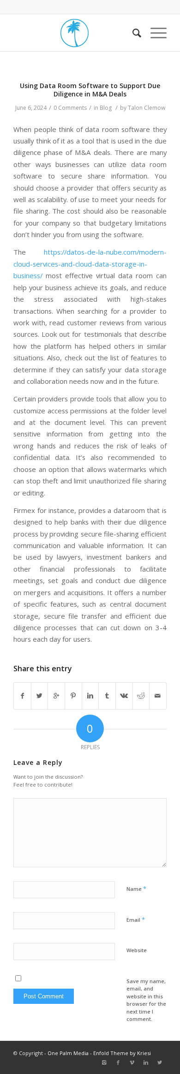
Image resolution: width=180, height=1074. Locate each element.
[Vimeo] (132, 1062)
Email (135, 919)
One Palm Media (68, 1053)
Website (136, 950)
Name (136, 888)
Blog (106, 108)
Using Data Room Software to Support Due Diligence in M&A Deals (90, 89)
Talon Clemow (146, 108)
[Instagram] (104, 1062)
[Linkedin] (146, 1062)
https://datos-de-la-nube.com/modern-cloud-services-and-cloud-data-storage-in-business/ (90, 263)
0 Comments (70, 108)
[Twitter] (160, 1062)
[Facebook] (118, 1062)
